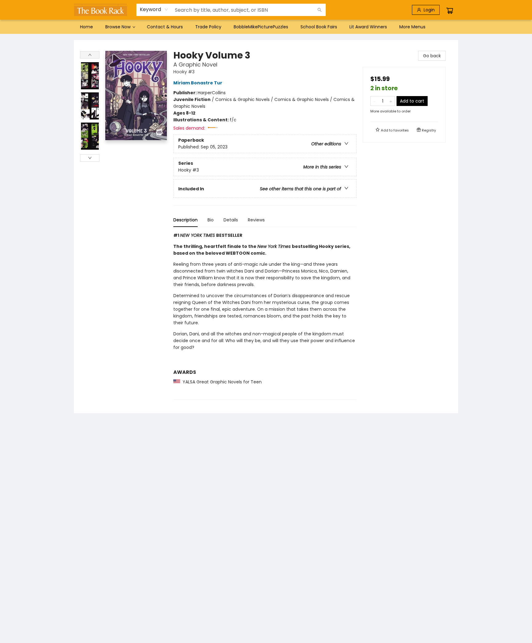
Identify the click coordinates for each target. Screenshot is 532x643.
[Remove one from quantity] (374, 101)
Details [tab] (231, 220)
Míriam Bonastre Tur (197, 83)
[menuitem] (86, 27)
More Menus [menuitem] (412, 27)
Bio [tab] (211, 220)
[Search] (319, 10)
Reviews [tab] (256, 220)
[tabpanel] (265, 316)
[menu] (266, 27)
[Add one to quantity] (391, 101)
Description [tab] (185, 220)
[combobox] (154, 9)
